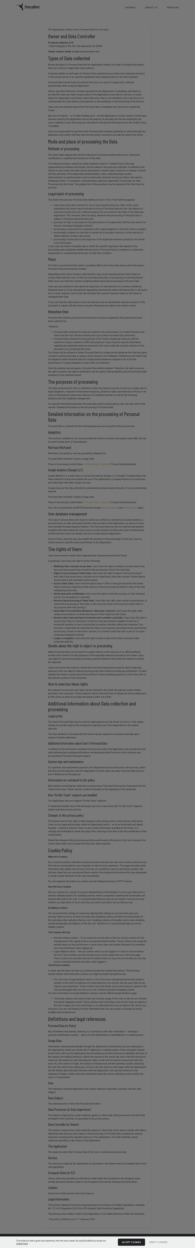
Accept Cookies (131, 1242)
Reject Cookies (158, 1242)
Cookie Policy (22, 1244)
